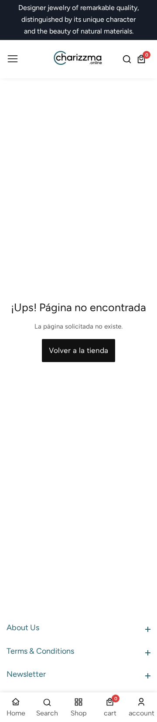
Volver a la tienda (78, 350)
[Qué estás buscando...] (128, 59)
